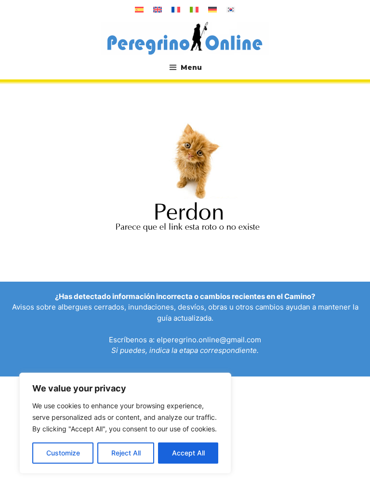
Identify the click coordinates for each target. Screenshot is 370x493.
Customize (63, 453)
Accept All (188, 453)
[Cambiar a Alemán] (212, 9)
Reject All (126, 453)
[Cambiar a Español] (139, 9)
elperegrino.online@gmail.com (209, 339)
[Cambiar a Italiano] (194, 9)
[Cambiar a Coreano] (231, 9)
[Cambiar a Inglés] (157, 9)
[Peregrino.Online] (185, 38)
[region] (125, 423)
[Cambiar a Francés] (176, 9)
